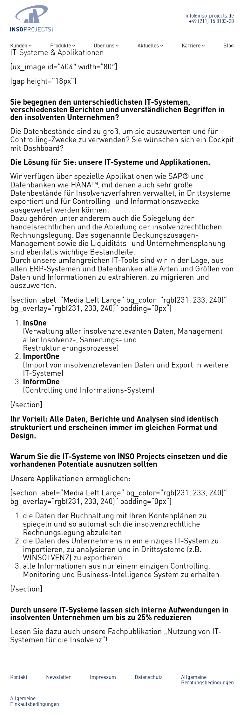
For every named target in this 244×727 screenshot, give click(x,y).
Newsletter (58, 676)
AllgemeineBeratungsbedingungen (207, 679)
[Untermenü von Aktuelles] (161, 45)
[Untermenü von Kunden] (30, 45)
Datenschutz (148, 676)
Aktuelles (148, 45)
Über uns (104, 45)
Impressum (103, 676)
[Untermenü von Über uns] (117, 45)
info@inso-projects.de (210, 15)
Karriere (191, 45)
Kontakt (18, 676)
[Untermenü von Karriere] (203, 45)
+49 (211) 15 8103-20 (211, 20)
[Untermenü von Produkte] (73, 45)
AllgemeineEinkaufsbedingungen (34, 701)
